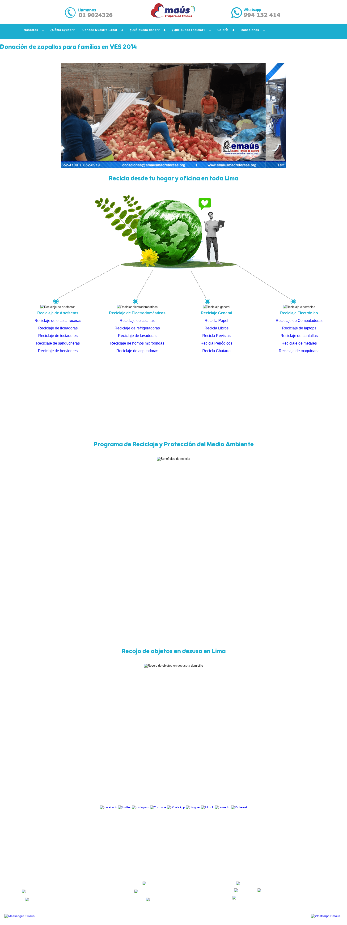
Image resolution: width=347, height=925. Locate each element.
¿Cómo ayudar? (62, 30)
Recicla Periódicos (216, 343)
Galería (223, 30)
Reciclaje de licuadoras (58, 328)
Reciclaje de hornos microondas (137, 343)
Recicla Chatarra (216, 351)
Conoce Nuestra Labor (100, 30)
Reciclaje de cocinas (137, 321)
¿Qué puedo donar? (145, 30)
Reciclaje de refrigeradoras (137, 328)
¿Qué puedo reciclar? (188, 30)
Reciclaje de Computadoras (299, 321)
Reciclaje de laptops (299, 328)
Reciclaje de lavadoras (137, 336)
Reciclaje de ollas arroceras (57, 321)
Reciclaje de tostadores (58, 336)
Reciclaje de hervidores (58, 351)
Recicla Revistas (216, 336)
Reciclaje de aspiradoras (137, 351)
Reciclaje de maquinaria (299, 351)
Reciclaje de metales (299, 343)
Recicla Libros (216, 328)
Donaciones (250, 30)
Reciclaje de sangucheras (58, 343)
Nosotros (31, 30)
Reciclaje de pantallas (299, 336)
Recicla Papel (216, 321)
